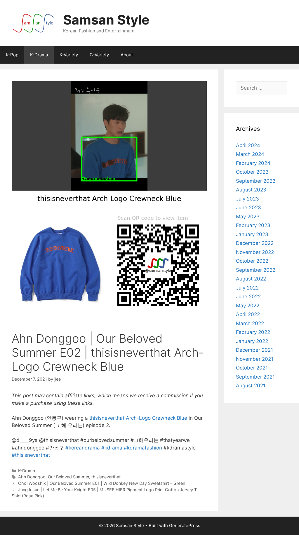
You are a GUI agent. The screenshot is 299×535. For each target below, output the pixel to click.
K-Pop (12, 54)
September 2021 (255, 377)
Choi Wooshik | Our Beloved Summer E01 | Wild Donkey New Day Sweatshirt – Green (101, 483)
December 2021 (254, 350)
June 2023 (248, 207)
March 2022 (250, 323)
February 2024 (253, 163)
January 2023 (252, 234)
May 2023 (248, 216)
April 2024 (248, 145)
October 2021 (252, 368)
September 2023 (256, 181)
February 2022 (253, 332)
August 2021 (250, 385)
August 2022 (251, 279)
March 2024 (250, 154)
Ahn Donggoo (32, 476)
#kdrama (111, 448)
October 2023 (252, 172)
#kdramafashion (143, 448)
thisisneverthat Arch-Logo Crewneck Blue (137, 418)
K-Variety (69, 54)
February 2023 (253, 225)
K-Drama (39, 54)
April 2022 (248, 314)
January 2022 (252, 341)
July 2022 (247, 288)
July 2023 (247, 199)
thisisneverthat (106, 476)
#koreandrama (82, 448)
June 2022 (248, 296)
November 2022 (255, 252)
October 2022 (252, 261)
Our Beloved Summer (68, 476)
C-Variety (99, 54)
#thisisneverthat (31, 455)
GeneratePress (184, 525)
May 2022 (247, 306)
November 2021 (254, 359)
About (127, 54)
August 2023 (251, 190)
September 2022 (255, 270)
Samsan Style (106, 20)
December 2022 (255, 243)
